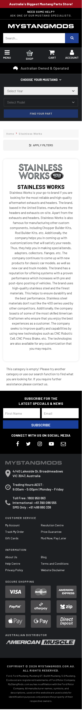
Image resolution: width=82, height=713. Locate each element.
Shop (29, 58)
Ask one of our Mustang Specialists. (41, 15)
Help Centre (12, 563)
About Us (11, 557)
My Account (12, 525)
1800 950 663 (36, 498)
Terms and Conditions (55, 563)
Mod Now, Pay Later (53, 538)
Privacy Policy (14, 570)
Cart (52, 57)
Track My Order (14, 531)
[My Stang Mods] (40, 26)
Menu (7, 57)
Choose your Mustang (39, 80)
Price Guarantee (51, 531)
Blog (44, 557)
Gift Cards (11, 538)
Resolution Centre (52, 525)
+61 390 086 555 (45, 503)
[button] (41, 145)
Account (72, 57)
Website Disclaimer (53, 570)
